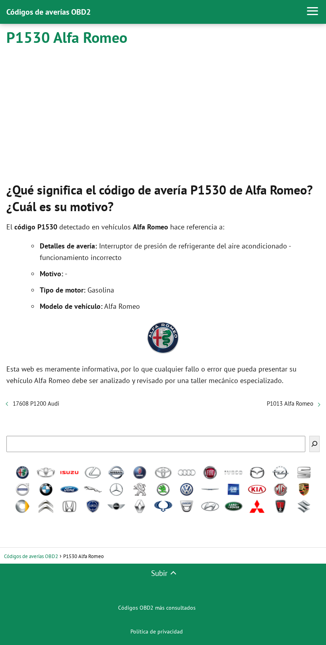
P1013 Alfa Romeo (290, 403)
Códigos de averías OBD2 (48, 12)
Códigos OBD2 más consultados (157, 607)
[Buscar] (314, 444)
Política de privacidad (156, 631)
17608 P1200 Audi (36, 403)
